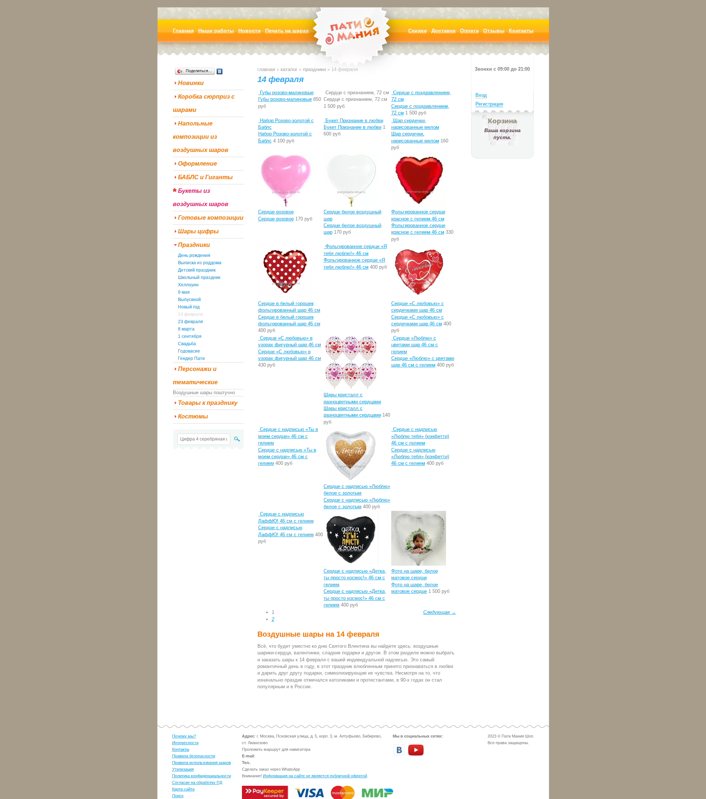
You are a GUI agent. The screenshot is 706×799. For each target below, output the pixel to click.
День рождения (194, 255)
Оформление (197, 163)
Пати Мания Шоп (353, 42)
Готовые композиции (210, 218)
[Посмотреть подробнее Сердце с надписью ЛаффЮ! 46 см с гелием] (259, 514)
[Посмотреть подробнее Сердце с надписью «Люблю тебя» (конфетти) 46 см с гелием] (392, 429)
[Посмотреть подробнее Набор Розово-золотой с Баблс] (259, 120)
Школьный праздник (199, 277)
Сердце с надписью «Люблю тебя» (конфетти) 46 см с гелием (420, 436)
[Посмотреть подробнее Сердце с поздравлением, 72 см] (392, 92)
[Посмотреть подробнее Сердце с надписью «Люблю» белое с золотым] (351, 479)
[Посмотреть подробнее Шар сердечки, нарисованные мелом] (392, 120)
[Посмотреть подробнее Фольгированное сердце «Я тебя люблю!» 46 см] (324, 246)
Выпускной (189, 299)
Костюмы (193, 416)
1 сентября (190, 336)
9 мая (184, 292)
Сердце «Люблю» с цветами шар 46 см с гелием (414, 344)
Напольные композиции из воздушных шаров (200, 136)
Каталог (289, 69)
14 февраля (190, 314)
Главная (266, 69)
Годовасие (189, 351)
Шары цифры (198, 231)
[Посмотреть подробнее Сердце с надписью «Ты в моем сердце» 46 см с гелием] (259, 429)
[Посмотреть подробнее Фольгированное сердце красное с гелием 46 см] (418, 205)
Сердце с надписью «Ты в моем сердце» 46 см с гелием (288, 436)
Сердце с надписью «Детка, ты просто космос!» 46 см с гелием (355, 577)
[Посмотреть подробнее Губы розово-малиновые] (259, 92)
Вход (481, 95)
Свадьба (187, 343)
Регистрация (489, 104)
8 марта (186, 329)
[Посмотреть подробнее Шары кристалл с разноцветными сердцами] (351, 388)
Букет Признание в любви (354, 120)
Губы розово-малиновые (287, 92)
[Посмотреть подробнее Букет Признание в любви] (324, 120)
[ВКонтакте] (220, 71)
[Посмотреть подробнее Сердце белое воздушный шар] (351, 205)
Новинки (191, 83)
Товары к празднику (208, 403)
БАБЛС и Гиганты (205, 177)
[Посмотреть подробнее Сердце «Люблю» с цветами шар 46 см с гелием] (392, 338)
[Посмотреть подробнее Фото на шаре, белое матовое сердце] (418, 564)
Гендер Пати (191, 358)
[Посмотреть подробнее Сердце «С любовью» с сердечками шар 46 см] (418, 296)
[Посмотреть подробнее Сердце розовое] (285, 205)
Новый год (189, 307)
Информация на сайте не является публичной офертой (315, 776)
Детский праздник (196, 270)
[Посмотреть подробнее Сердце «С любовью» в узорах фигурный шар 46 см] (259, 338)
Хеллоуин (188, 284)
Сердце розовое (276, 212)
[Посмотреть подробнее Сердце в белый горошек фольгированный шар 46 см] (285, 296)
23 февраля (190, 321)
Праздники (194, 245)
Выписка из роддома (199, 262)
